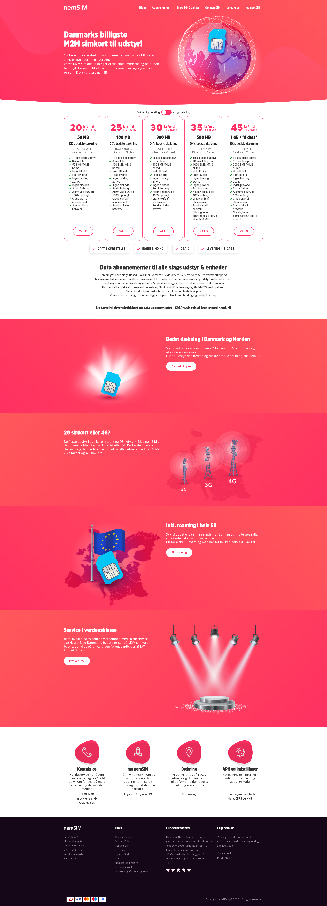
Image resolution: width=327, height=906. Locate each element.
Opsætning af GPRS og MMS (131, 871)
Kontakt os (232, 7)
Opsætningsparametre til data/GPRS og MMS (240, 796)
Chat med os (87, 802)
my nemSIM (253, 7)
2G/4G (185, 248)
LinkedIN (225, 857)
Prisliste (119, 858)
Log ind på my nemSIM (138, 794)
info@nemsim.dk (86, 798)
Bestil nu (120, 850)
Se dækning (189, 794)
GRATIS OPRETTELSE (111, 248)
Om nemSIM (212, 7)
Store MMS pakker (188, 7)
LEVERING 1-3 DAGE (220, 248)
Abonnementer (161, 7)
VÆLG (83, 231)
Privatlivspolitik (124, 867)
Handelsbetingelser (126, 862)
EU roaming (179, 552)
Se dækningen (181, 366)
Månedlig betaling (148, 112)
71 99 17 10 (87, 794)
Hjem (142, 7)
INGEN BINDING (152, 248)
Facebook (225, 853)
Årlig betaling (181, 112)
